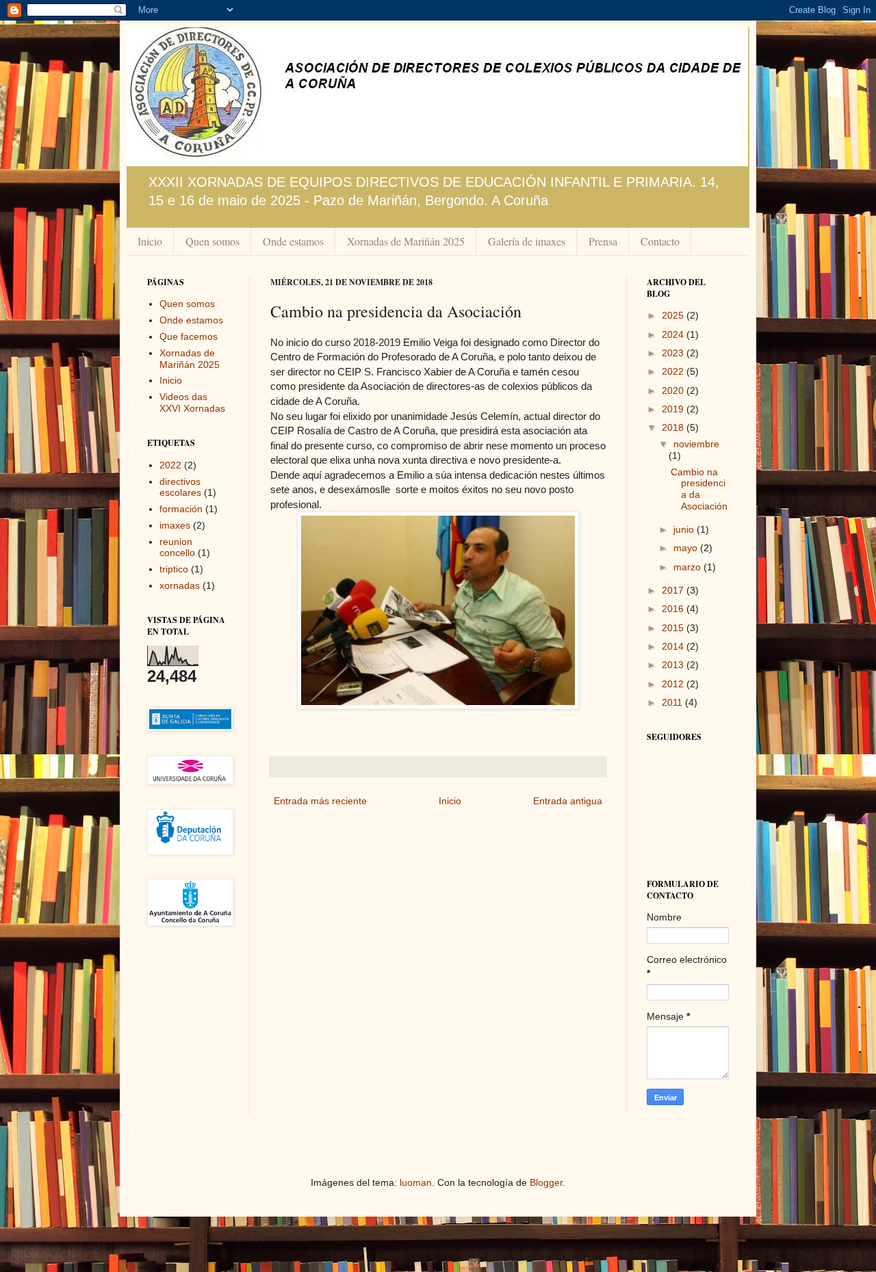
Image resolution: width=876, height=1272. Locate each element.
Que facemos (188, 336)
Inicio (150, 241)
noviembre (696, 443)
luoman (416, 1182)
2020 (674, 390)
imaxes (174, 525)
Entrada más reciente (320, 800)
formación (181, 508)
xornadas (179, 585)
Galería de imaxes (526, 241)
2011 (673, 702)
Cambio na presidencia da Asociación (699, 489)
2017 (674, 590)
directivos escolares (180, 487)
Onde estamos (293, 241)
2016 (674, 608)
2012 (674, 683)
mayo (686, 547)
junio (685, 529)
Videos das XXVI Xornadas (192, 402)
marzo (688, 566)
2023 (674, 352)
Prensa (603, 241)
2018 (674, 427)
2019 (674, 408)
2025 (674, 315)
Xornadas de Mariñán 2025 (406, 241)
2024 (674, 334)
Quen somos (212, 241)
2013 (674, 664)
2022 (170, 465)
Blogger (546, 1182)
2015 (674, 627)
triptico (173, 569)
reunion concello (177, 547)
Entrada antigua (567, 800)
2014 (674, 646)
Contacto (660, 241)
